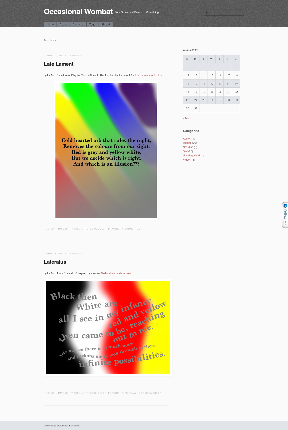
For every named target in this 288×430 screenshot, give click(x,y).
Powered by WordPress (56, 425)
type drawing (130, 393)
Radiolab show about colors (147, 75)
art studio (88, 229)
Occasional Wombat (78, 10)
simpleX (75, 425)
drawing (114, 229)
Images (63, 229)
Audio (186, 138)
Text (185, 151)
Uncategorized (191, 155)
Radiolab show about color (116, 273)
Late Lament (59, 63)
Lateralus (55, 261)
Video (186, 159)
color (102, 229)
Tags (92, 24)
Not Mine (188, 147)
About (63, 24)
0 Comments (130, 229)
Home (50, 24)
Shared (105, 24)
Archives (78, 24)
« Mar (186, 118)
